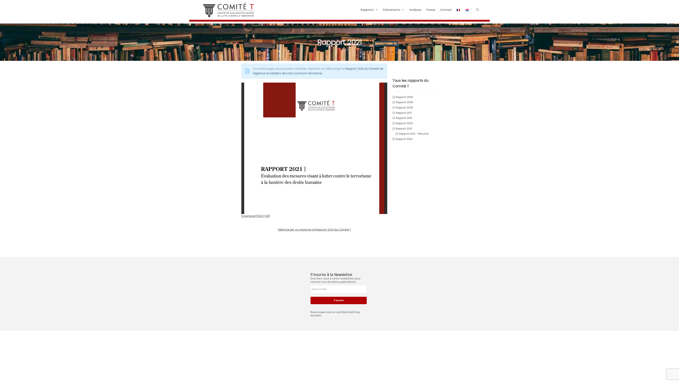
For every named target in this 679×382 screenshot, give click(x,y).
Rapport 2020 (404, 123)
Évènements (391, 10)
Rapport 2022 (404, 139)
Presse (430, 10)
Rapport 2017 (404, 113)
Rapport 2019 (404, 118)
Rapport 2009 (404, 107)
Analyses (415, 10)
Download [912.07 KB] (255, 216)
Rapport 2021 (404, 128)
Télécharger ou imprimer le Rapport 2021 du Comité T (314, 230)
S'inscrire (339, 300)
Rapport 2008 (404, 102)
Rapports (367, 10)
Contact (446, 10)
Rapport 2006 (404, 97)
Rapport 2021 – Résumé (413, 134)
